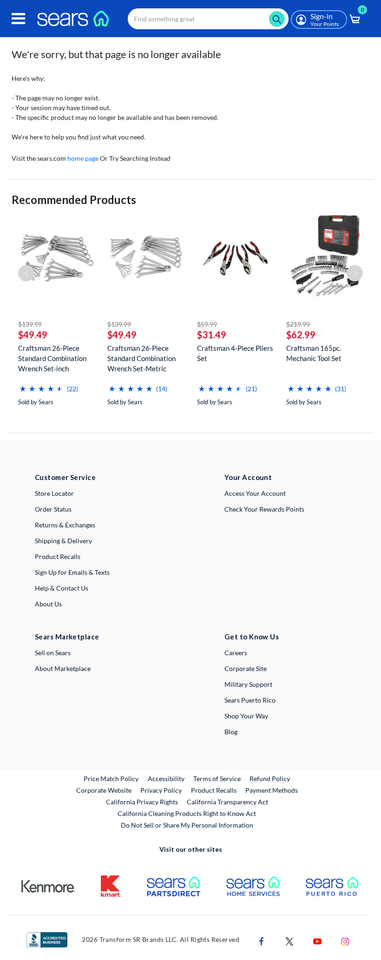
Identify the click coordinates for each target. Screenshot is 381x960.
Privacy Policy (161, 790)
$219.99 (298, 324)
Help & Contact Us (61, 588)
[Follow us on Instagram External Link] (345, 941)
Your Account (248, 477)
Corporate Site (245, 668)
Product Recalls (57, 556)
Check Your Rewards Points (264, 509)
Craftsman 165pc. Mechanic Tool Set (314, 353)
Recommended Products (74, 199)
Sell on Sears (53, 653)
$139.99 (30, 324)
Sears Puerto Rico (250, 700)
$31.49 (211, 334)
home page (83, 158)
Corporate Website (104, 790)
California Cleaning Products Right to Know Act (187, 813)
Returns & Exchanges (65, 525)
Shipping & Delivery (63, 541)
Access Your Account (255, 493)
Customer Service (65, 477)
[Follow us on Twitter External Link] (289, 941)
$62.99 (300, 334)
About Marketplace (63, 668)
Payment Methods (271, 790)
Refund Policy (270, 778)
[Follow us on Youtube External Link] (317, 941)
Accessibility (166, 778)
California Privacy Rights (142, 802)
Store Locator (54, 493)
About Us (48, 604)
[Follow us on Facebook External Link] (261, 941)
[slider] (41, 385)
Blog (230, 732)
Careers (235, 653)
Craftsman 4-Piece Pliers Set (235, 353)
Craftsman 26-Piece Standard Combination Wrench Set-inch (52, 358)
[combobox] (208, 18)
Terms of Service (217, 778)
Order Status (53, 509)
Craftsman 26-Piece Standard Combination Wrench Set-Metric (141, 358)
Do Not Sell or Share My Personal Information (187, 825)
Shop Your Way (246, 716)
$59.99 (207, 324)
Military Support (248, 684)
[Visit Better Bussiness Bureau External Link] (46, 939)
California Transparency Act (227, 802)
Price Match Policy (111, 778)
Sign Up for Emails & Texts (72, 572)
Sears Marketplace (67, 636)
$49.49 (32, 334)
